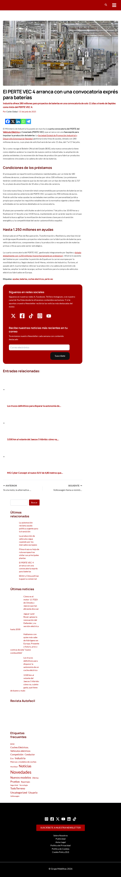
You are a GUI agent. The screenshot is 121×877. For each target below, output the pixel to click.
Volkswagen (14, 796)
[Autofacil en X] (13, 317)
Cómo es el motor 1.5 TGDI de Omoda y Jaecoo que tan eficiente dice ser (31, 602)
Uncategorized (18, 792)
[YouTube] (63, 819)
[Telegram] (28, 121)
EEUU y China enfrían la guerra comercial (29, 577)
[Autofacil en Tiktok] (31, 317)
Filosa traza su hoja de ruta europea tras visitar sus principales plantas (29, 553)
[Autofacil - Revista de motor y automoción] (14, 5)
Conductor (30, 754)
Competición (16, 754)
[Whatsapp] (23, 121)
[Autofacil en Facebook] (22, 318)
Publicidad (61, 838)
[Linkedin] (18, 121)
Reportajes (25, 782)
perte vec (49, 279)
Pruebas (15, 781)
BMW (12, 744)
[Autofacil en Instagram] (39, 318)
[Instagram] (46, 819)
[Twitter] (58, 819)
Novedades (20, 772)
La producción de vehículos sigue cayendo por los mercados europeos (28, 540)
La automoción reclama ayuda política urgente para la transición (28, 527)
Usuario (32, 792)
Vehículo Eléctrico (11, 132)
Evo (12, 758)
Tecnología (23, 785)
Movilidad (14, 767)
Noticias (25, 766)
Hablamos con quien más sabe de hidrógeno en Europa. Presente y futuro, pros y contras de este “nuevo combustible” (24, 643)
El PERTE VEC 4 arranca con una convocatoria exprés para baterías (28, 567)
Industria (20, 758)
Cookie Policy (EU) (60, 852)
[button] (106, 5)
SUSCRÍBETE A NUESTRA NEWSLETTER (60, 827)
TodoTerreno (17, 788)
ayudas (16, 279)
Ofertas (35, 778)
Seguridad (14, 785)
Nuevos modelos (20, 777)
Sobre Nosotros (60, 835)
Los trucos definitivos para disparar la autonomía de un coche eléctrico (31, 663)
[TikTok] (74, 819)
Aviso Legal (60, 842)
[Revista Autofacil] (25, 714)
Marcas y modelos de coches (23, 762)
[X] (12, 121)
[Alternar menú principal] (114, 5)
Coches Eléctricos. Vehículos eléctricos (20, 749)
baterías (23, 279)
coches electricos (36, 279)
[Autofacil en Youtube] (48, 317)
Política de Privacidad (60, 845)
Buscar (34, 502)
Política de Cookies (60, 849)
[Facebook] (7, 121)
